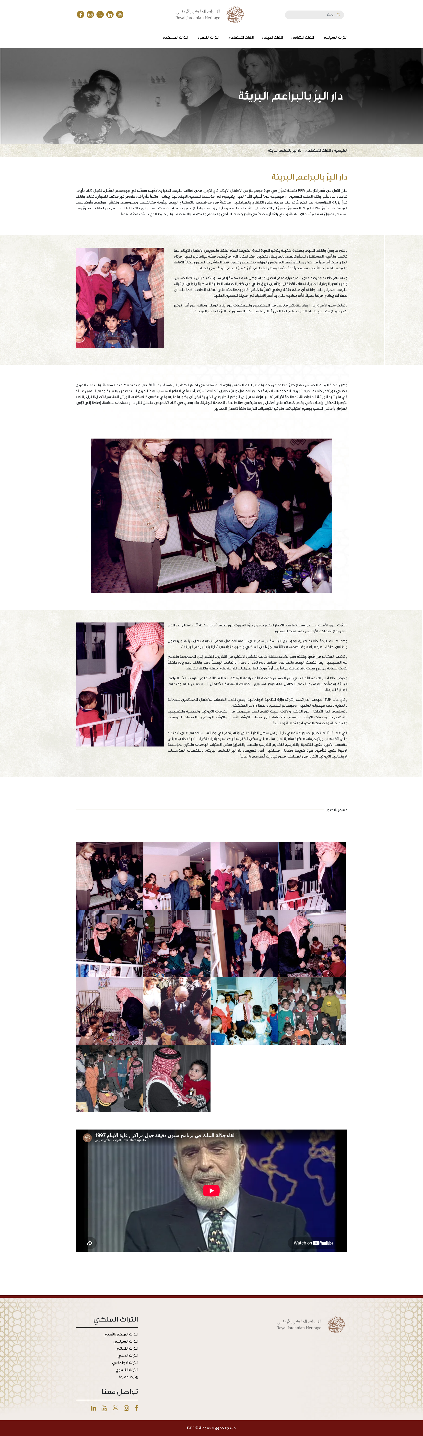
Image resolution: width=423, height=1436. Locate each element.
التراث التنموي (208, 37)
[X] (100, 14)
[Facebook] (80, 14)
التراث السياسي (334, 37)
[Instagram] (90, 14)
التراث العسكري (175, 37)
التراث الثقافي (302, 37)
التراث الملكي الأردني (121, 1334)
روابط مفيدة (128, 1377)
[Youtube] (104, 1408)
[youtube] (119, 14)
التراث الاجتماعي (241, 37)
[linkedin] (110, 14)
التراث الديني (272, 37)
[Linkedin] (93, 1408)
